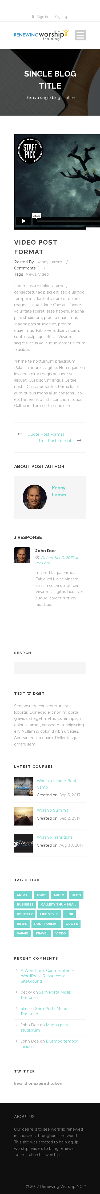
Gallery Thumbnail (58, 904)
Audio (59, 895)
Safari (22, 933)
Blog (76, 895)
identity (25, 914)
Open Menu (80, 35)
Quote (72, 924)
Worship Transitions (55, 837)
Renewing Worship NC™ (63, 1186)
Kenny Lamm (49, 262)
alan (24, 1008)
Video (43, 274)
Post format (46, 924)
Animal (23, 895)
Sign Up (62, 16)
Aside (41, 895)
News (31, 274)
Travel (41, 933)
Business (25, 904)
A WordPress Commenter (45, 970)
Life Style (49, 914)
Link (69, 914)
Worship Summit (52, 810)
